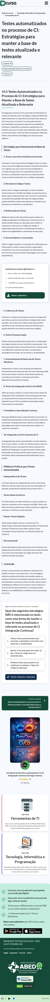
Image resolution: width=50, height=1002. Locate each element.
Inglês (5, 953)
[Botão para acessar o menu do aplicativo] (46, 3)
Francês (22, 953)
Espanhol (13, 953)
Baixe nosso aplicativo (13, 921)
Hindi (29, 953)
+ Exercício (7, 74)
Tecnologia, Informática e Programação (31, 13)
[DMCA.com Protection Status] (25, 986)
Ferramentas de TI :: (12, 15)
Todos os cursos (7, 13)
